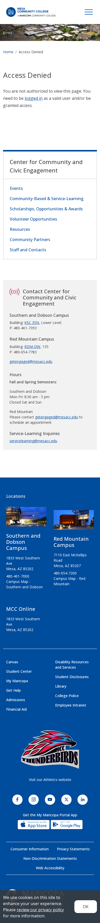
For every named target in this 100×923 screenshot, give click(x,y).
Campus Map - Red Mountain (69, 581)
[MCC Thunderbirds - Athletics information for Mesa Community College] (50, 749)
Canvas (12, 661)
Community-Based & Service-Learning (47, 198)
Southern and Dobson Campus (23, 541)
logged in (34, 98)
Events (16, 188)
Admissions (15, 699)
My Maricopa (17, 680)
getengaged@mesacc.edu (30, 361)
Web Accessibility (50, 867)
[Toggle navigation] (89, 12)
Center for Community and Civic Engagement (46, 166)
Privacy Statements (73, 848)
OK (85, 906)
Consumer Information (30, 848)
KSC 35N (31, 322)
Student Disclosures (72, 676)
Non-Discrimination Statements (50, 858)
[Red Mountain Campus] (74, 522)
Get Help (13, 690)
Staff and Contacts (28, 250)
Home (8, 51)
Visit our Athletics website (50, 779)
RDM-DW (32, 346)
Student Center (19, 671)
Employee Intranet (70, 705)
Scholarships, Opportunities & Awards (46, 209)
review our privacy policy (40, 910)
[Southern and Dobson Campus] (26, 519)
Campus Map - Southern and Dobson (24, 584)
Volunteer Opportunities (33, 219)
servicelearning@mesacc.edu (33, 440)
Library (60, 686)
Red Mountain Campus (71, 541)
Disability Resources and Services (72, 664)
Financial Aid (16, 709)
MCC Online (20, 608)
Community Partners (30, 239)
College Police (67, 695)
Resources (20, 229)
